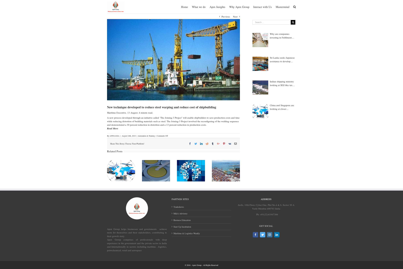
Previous (225, 16)
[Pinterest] (224, 143)
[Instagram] (269, 234)
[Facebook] (190, 143)
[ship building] (173, 59)
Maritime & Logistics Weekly (186, 233)
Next (235, 16)
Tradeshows (178, 206)
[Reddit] (207, 143)
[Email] (235, 143)
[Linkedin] (201, 143)
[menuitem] (186, 6)
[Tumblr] (212, 143)
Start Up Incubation (182, 226)
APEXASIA (114, 135)
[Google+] (218, 143)
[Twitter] (195, 143)
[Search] (294, 6)
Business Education (182, 220)
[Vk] (229, 143)
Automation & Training (146, 135)
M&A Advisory (180, 213)
